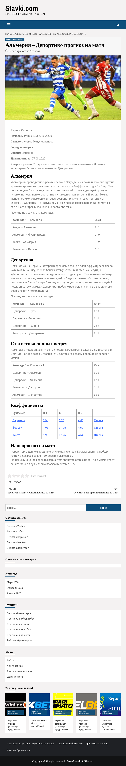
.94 (46, 420)
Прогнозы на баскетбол (21, 618)
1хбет (16, 435)
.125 (63, 427)
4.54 (80, 435)
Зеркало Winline (16, 526)
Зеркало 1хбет (15, 531)
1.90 (45, 435)
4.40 (80, 420)
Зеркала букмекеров (19, 613)
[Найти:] (45, 507)
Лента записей (15, 665)
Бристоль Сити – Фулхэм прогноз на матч (31, 490)
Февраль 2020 (15, 588)
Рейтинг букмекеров (19, 640)
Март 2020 (12, 582)
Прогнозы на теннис (19, 624)
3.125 (62, 435)
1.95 (45, 427)
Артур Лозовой (31, 51)
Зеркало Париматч (18, 537)
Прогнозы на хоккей (19, 635)
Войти (10, 660)
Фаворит (17, 427)
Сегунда (17, 481)
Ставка (98, 420)
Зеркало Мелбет (16, 542)
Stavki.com (21, 8)
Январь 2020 (14, 593)
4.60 (80, 427)
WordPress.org (15, 676)
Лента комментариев (19, 671)
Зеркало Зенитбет (18, 548)
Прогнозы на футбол (15, 39)
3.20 (61, 420)
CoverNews (73, 761)
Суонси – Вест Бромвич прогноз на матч (95, 490)
